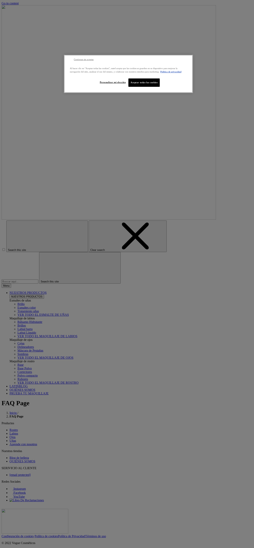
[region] (128, 74)
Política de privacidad (170, 72)
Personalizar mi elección (113, 82)
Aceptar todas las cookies (144, 82)
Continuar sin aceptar (84, 59)
